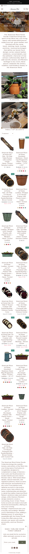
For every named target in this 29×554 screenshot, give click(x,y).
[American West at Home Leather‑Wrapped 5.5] (19, 424)
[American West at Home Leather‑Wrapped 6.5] (4, 244)
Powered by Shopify (14, 552)
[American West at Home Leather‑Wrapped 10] (18, 207)
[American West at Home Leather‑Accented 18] (18, 387)
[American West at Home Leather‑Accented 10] (3, 426)
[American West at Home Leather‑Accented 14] (4, 283)
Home (14, 15)
